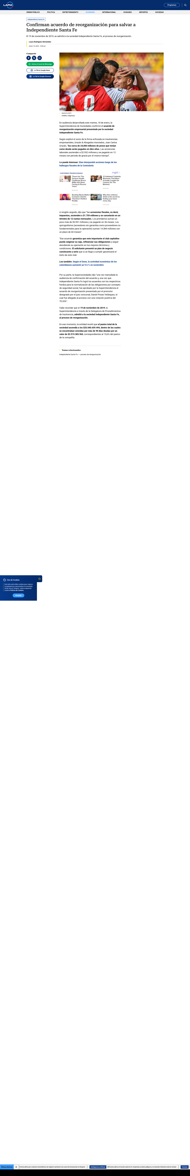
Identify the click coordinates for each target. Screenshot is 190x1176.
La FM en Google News (42, 70)
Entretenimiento (70, 12)
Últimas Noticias (7, 1167)
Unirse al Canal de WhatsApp (42, 64)
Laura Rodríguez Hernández (40, 42)
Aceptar (18, 595)
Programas (171, 5)
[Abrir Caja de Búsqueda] (185, 5)
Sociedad (159, 12)
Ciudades (127, 12)
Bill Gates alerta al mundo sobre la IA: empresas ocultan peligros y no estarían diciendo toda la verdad (110, 1167)
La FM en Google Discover (42, 76)
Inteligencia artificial (66, 1167)
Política (51, 12)
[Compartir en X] (34, 58)
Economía (90, 12)
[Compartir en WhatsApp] (39, 58)
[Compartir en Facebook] (28, 58)
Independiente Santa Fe (68, 354)
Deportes (143, 12)
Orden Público (33, 12)
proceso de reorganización (90, 354)
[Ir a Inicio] (8, 5)
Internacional (109, 12)
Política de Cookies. (17, 590)
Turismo (153, 1167)
